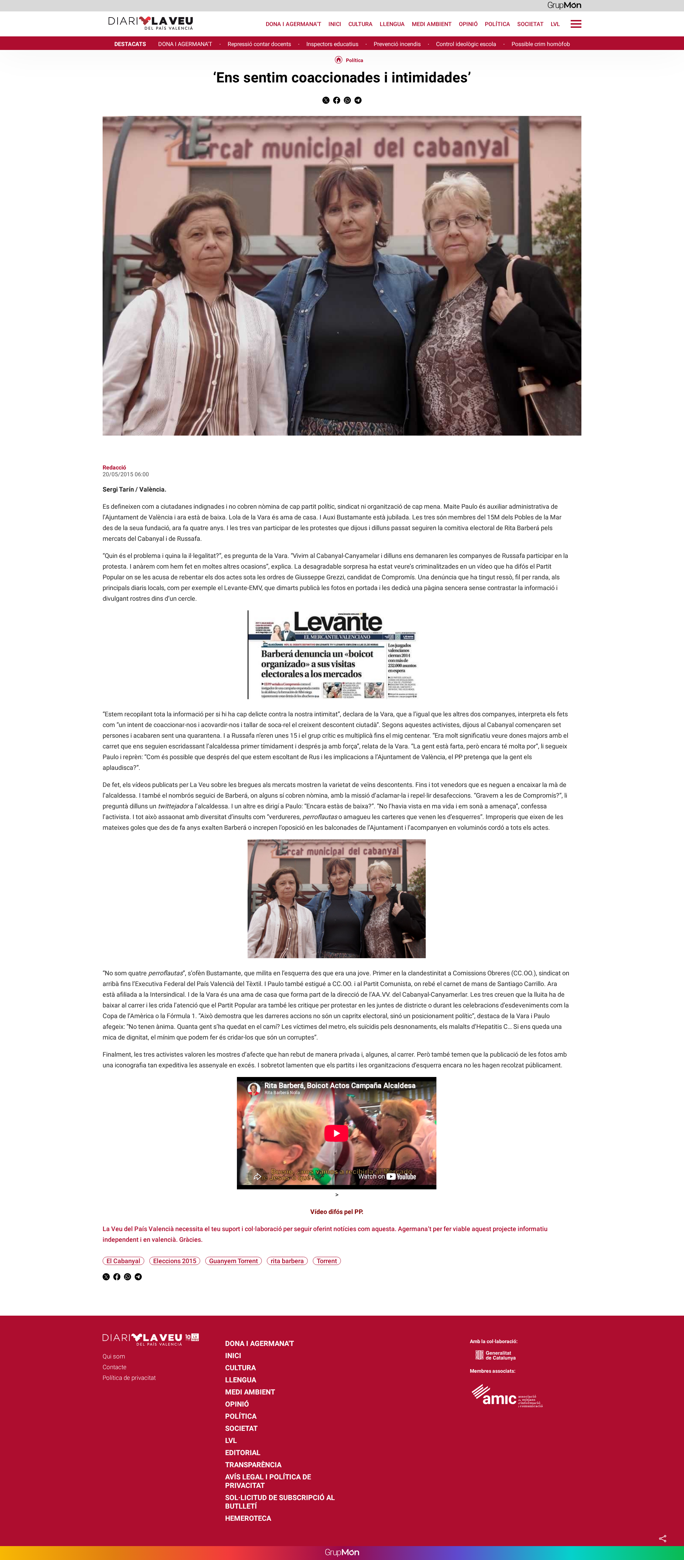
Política (497, 24)
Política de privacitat (129, 1377)
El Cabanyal (123, 1261)
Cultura (360, 24)
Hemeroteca (248, 1518)
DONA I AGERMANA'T (185, 44)
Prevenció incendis (397, 44)
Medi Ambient (432, 24)
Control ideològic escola (466, 44)
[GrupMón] (564, 5)
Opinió (468, 24)
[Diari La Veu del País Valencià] (99, 33)
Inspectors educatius (332, 44)
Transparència (253, 1464)
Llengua (392, 24)
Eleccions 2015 (174, 1261)
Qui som (114, 1356)
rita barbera (287, 1261)
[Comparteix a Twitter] (326, 102)
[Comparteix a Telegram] (358, 102)
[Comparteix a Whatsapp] (347, 102)
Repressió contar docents (259, 44)
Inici (334, 24)
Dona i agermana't (293, 24)
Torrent (327, 1261)
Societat (530, 24)
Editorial (242, 1452)
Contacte (114, 1367)
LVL (555, 24)
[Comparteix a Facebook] (336, 102)
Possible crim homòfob (541, 44)
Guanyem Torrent (233, 1261)
